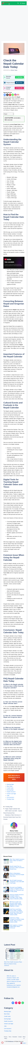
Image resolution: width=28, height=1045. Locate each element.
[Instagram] (15, 95)
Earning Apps (10, 790)
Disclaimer (14, 1036)
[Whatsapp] (12, 95)
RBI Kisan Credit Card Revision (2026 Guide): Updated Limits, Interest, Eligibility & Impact (16, 904)
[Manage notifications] (2, 1042)
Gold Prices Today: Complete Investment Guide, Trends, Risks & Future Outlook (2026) (17, 920)
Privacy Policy (5, 1037)
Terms (10, 1036)
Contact (20, 1036)
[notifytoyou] (6, 3)
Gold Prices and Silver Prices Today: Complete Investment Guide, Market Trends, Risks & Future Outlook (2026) (16, 912)
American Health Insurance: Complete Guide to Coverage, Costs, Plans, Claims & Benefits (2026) (17, 896)
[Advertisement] (14, 25)
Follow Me (19, 88)
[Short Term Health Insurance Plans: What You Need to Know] (14, 954)
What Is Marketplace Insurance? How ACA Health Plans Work (17, 875)
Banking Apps (10, 784)
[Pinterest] (10, 95)
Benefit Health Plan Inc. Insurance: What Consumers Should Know (17, 868)
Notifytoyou (11, 1041)
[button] (18, 3)
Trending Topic (10, 799)
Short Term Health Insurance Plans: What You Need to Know (17, 861)
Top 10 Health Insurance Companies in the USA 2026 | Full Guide (17, 882)
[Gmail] (18, 95)
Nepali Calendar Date (14, 808)
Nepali (6, 808)
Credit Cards (10, 788)
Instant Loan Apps (11, 793)
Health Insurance (11, 791)
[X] (7, 95)
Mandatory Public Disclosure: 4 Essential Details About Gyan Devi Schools (12, 817)
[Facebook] (5, 95)
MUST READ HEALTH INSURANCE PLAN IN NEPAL (14, 777)
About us (24, 1037)
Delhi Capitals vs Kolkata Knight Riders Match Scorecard (16, 926)
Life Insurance (10, 797)
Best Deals (9, 786)
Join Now (20, 77)
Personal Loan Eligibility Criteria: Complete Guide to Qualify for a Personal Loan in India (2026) (17, 889)
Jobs (8, 795)
